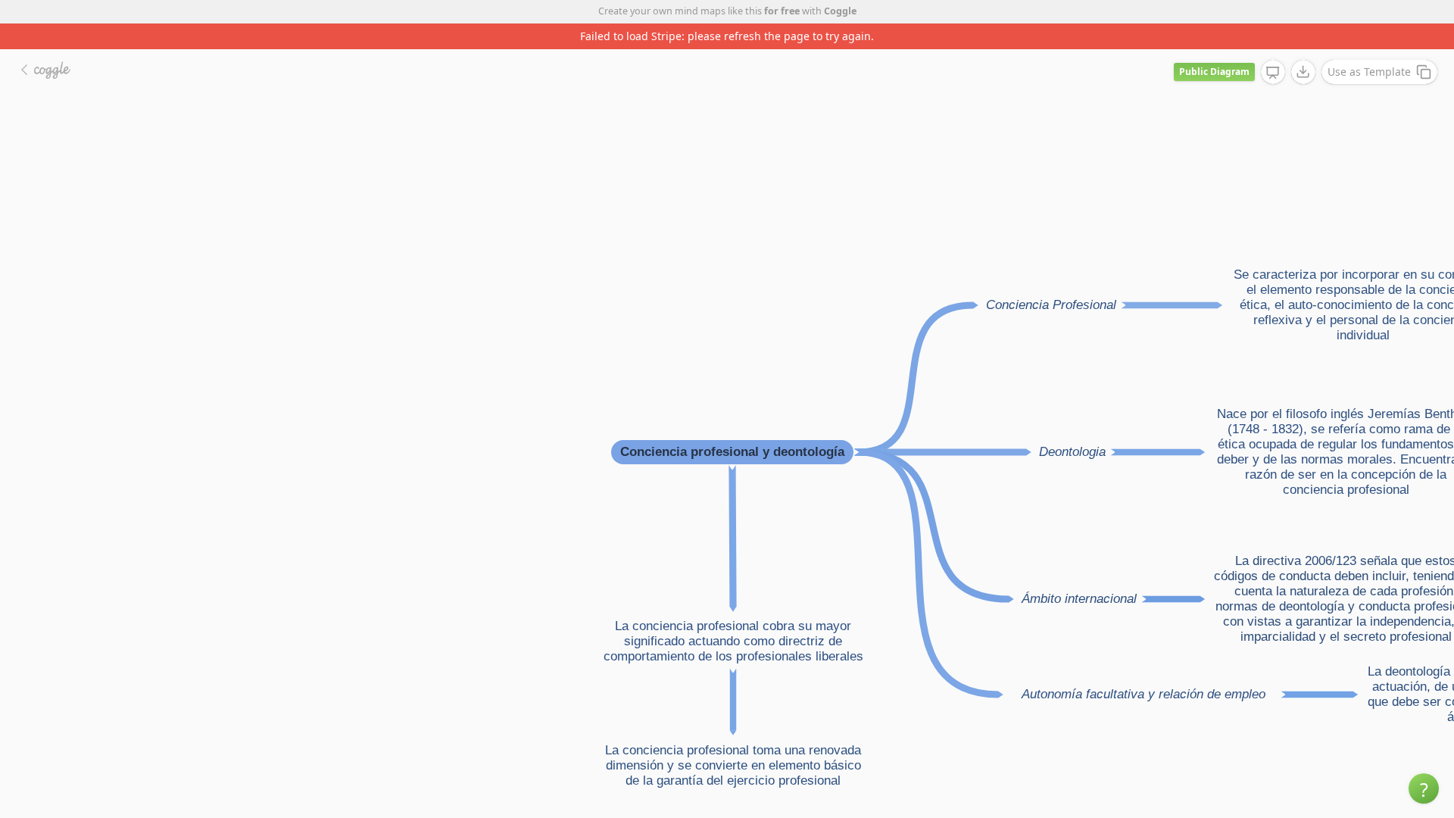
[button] (1424, 788)
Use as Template (1369, 71)
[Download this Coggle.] (1303, 72)
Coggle (840, 11)
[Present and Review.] (1273, 73)
